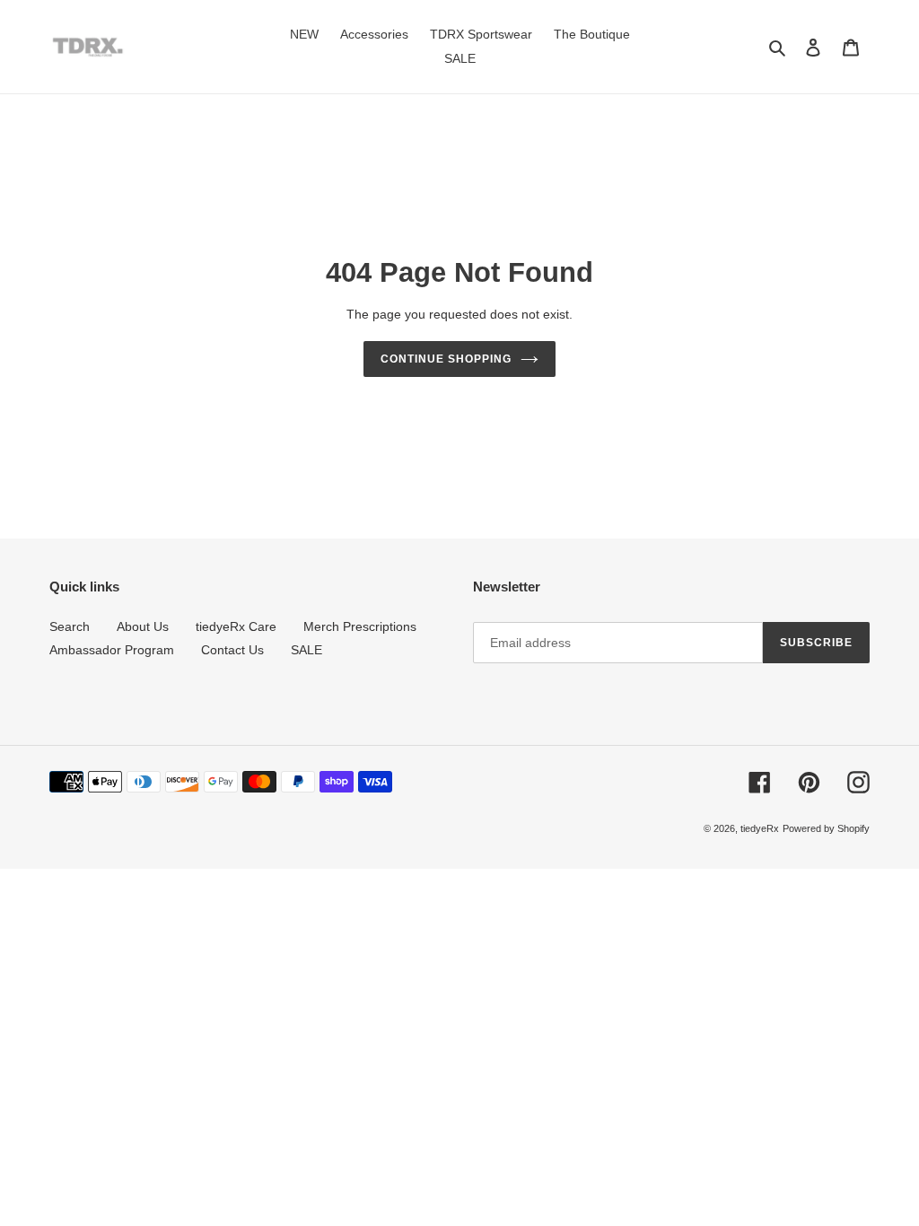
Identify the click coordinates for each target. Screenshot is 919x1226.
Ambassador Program (111, 650)
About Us (143, 626)
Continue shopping (446, 359)
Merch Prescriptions (359, 626)
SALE (306, 650)
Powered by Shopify (826, 828)
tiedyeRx (759, 828)
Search (69, 626)
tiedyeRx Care (236, 626)
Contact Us (232, 650)
